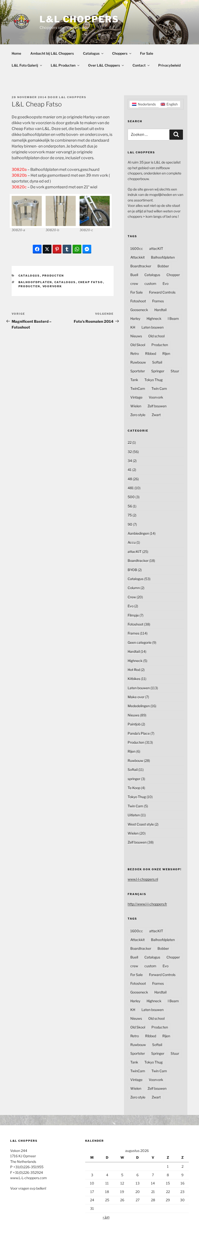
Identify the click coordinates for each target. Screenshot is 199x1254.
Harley (135, 318)
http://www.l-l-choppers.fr (147, 904)
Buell (134, 275)
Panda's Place (139, 733)
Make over (136, 697)
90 (130, 524)
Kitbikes (134, 679)
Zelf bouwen (157, 406)
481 (131, 488)
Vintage (136, 397)
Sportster (137, 371)
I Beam (173, 318)
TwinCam (137, 388)
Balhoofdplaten (35, 282)
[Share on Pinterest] (57, 249)
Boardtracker (140, 266)
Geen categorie (139, 642)
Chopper (173, 275)
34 (130, 461)
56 (130, 506)
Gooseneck (139, 310)
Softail (157, 362)
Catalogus (91, 53)
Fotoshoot (138, 301)
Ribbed (150, 353)
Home (16, 53)
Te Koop (134, 788)
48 (130, 479)
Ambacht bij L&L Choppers (52, 53)
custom (150, 283)
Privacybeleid (169, 65)
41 (130, 470)
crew (134, 283)
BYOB (132, 570)
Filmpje (133, 615)
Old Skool (137, 345)
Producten (53, 275)
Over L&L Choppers (104, 65)
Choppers (119, 53)
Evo (165, 283)
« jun (106, 1217)
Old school (156, 336)
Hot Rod (134, 670)
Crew (132, 597)
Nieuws (136, 336)
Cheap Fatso (90, 282)
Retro (134, 353)
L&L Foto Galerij (25, 65)
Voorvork (52, 286)
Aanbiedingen (138, 533)
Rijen (166, 353)
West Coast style (141, 824)
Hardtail (160, 310)
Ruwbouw (138, 362)
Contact (139, 65)
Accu (132, 542)
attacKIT (156, 248)
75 (130, 515)
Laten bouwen (152, 327)
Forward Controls (162, 292)
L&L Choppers (79, 19)
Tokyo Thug (153, 380)
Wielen (135, 406)
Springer (157, 371)
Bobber (163, 266)
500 (131, 497)
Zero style (137, 415)
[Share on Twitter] (47, 249)
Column (134, 588)
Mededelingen (139, 706)
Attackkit (137, 257)
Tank (134, 380)
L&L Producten (63, 65)
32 (130, 452)
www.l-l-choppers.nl (143, 879)
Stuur (175, 371)
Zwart (156, 415)
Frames (158, 301)
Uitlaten (134, 815)
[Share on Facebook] (37, 249)
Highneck (154, 318)
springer (134, 779)
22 (130, 442)
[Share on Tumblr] (67, 249)
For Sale (146, 53)
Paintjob (134, 724)
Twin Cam (159, 388)
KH (132, 327)
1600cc (136, 248)
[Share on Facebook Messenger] (87, 249)
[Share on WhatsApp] (77, 249)
